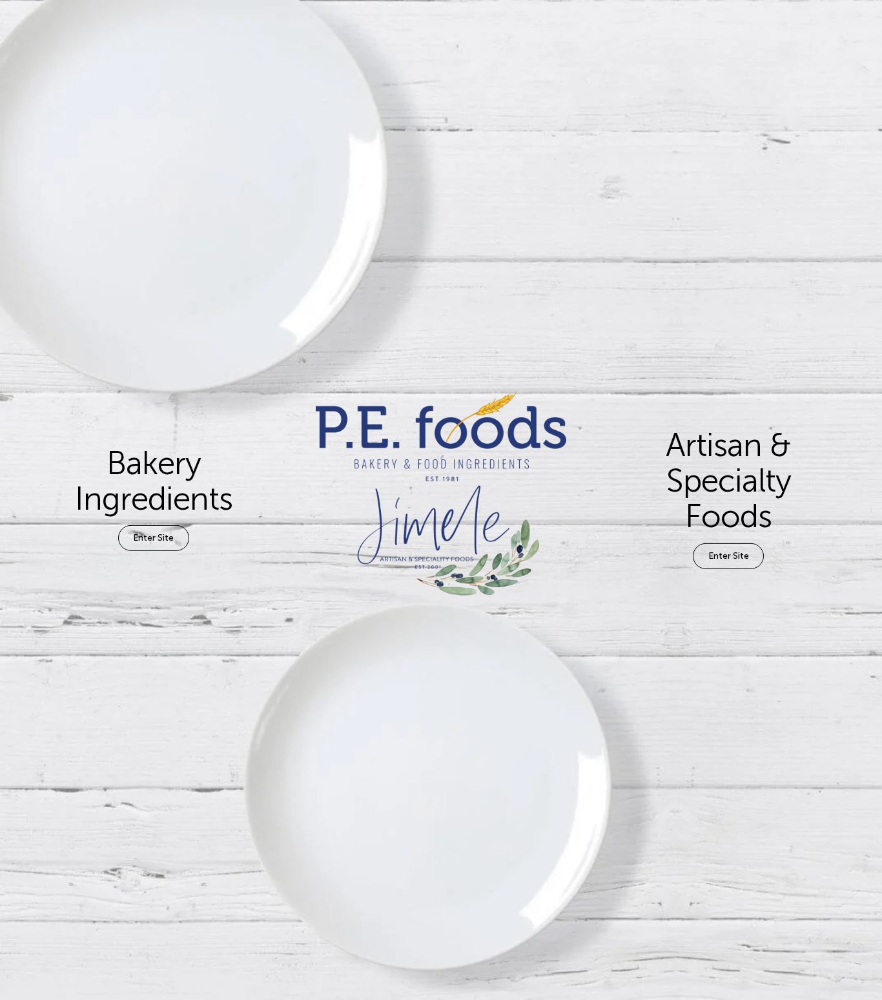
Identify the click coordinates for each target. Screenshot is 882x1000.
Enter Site (153, 537)
